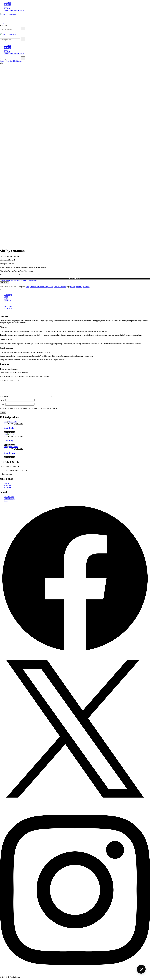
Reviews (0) (8, 308)
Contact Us (8, 487)
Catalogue (7, 5)
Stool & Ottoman (16, 61)
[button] (75, 278)
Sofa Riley (9, 440)
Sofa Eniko (9, 428)
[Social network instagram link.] (75, 975)
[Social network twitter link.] (75, 803)
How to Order (9, 497)
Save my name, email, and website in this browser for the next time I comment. (30, 408)
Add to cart (4, 282)
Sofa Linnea (9, 453)
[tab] (77, 306)
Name (2, 400)
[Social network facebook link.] (75, 653)
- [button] (9, 280)
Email (2, 404)
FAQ (6, 7)
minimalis (86, 287)
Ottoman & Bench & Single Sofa (41, 287)
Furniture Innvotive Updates (14, 11)
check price (11, 432)
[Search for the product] (23, 28)
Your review (5, 396)
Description (8, 306)
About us (7, 3)
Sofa (7, 61)
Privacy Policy (9, 499)
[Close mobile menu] (1, 42)
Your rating (4, 380)
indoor (72, 287)
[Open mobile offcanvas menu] (1, 36)
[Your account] (1, 20)
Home (2, 61)
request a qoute (76, 278)
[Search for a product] (2, 17)
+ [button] (28, 280)
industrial (79, 287)
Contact (7, 9)
